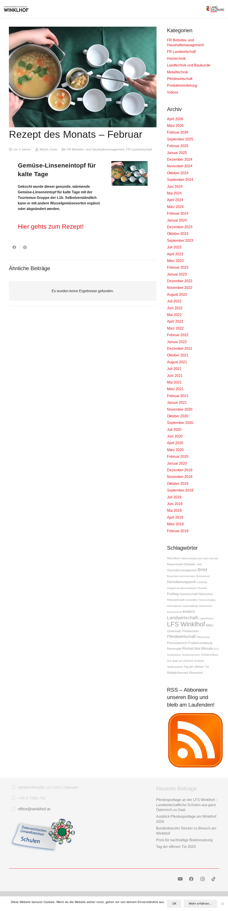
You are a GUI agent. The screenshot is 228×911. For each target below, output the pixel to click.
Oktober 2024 (177, 173)
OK (174, 903)
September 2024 (180, 180)
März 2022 (175, 328)
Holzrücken (205, 594)
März (210, 625)
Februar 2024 (177, 213)
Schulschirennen (191, 654)
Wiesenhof (196, 672)
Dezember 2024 (179, 159)
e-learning (201, 582)
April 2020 (175, 443)
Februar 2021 (177, 396)
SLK (169, 660)
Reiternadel (174, 648)
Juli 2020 (174, 430)
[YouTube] (180, 879)
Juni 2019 (175, 504)
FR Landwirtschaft (139, 149)
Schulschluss (209, 654)
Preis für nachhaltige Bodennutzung (184, 840)
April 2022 (175, 321)
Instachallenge (190, 606)
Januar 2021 (177, 402)
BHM (202, 569)
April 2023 (175, 254)
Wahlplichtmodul (177, 672)
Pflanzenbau (203, 637)
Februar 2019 (177, 531)
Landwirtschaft (182, 617)
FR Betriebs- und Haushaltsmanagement (95, 149)
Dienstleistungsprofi (181, 582)
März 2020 (175, 450)
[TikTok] (213, 879)
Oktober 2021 (177, 355)
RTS (216, 648)
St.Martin (199, 660)
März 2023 (175, 261)
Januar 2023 (177, 274)
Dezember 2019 (179, 470)
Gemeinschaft (188, 594)
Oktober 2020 (177, 416)
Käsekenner (205, 606)
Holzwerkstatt (176, 599)
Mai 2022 (174, 315)
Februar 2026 (177, 132)
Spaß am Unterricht (182, 660)
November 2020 (179, 409)
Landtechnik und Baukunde (188, 65)
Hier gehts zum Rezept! (51, 226)
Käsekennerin (174, 612)
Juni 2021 (175, 376)
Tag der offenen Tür (196, 666)
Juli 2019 (174, 497)
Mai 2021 (174, 382)
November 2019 (179, 477)
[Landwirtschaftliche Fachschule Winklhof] (16, 9)
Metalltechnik (177, 72)
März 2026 (175, 126)
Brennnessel (203, 576)
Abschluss (174, 558)
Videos (172, 92)
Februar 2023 (177, 267)
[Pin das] (25, 247)
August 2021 (177, 362)
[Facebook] (191, 879)
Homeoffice (191, 600)
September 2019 (180, 490)
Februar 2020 (177, 456)
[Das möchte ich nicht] (222, 903)
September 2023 (180, 240)
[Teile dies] (14, 247)
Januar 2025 (177, 153)
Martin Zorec (49, 149)
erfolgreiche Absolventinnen (182, 588)
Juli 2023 (174, 247)
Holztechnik (176, 58)
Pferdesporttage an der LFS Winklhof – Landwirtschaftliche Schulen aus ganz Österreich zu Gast (186, 805)
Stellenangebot (175, 666)
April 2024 (175, 200)
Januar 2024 (177, 220)
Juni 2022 (175, 308)
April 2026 (175, 119)
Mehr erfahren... (200, 903)
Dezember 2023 (179, 227)
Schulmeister (174, 654)
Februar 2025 (177, 146)
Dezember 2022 (179, 281)
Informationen (174, 606)
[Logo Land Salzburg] (215, 9)
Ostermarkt (174, 631)
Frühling (173, 594)
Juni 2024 (175, 186)
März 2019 (175, 524)
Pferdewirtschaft (179, 79)
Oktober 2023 (177, 234)
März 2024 (175, 207)
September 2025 (180, 139)
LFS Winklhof (186, 624)
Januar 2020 (177, 463)
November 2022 (179, 288)
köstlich (189, 611)
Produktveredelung (182, 85)
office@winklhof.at (34, 809)
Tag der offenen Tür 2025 (176, 847)
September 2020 (180, 423)
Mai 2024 (174, 193)
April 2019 (175, 517)
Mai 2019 (174, 510)
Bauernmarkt (175, 564)
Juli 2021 (174, 369)
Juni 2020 (175, 436)
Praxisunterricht (177, 643)
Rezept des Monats (197, 648)
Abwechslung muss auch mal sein (199, 558)
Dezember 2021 (179, 348)
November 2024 (179, 166)
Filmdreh (202, 588)
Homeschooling (207, 600)
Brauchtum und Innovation (181, 576)
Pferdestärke (190, 631)
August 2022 (177, 294)
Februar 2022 (177, 335)
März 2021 (175, 389)
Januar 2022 (177, 342)
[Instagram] (202, 879)
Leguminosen (206, 618)
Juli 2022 (174, 301)
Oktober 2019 (177, 483)
